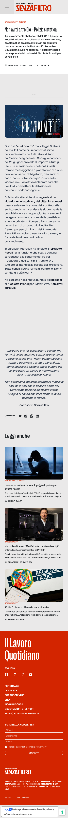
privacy (43, 747)
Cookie (17, 797)
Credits (25, 797)
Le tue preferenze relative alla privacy (33, 809)
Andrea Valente (16, 619)
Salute (22, 481)
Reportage (12, 686)
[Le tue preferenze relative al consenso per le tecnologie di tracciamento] (62, 812)
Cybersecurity (11, 22)
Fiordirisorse (14, 704)
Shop (8, 700)
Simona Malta (15, 501)
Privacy (8, 797)
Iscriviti (34, 753)
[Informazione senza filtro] (34, 771)
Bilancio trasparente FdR (22, 714)
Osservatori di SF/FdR (19, 709)
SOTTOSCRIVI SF (14, 695)
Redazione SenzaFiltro (20, 65)
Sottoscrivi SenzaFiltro (34, 405)
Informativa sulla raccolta (18, 814)
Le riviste (11, 691)
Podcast (22, 22)
